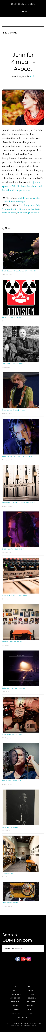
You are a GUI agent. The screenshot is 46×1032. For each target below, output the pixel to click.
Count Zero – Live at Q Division (12, 734)
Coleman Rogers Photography (12, 642)
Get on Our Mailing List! (10, 827)
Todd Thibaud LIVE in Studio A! (12, 364)
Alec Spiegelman (27, 205)
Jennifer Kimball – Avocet (23, 61)
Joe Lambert (33, 209)
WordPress (25, 1026)
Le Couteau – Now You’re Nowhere (13, 688)
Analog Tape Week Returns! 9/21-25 (14, 317)
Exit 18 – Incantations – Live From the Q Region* (17, 456)
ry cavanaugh (23, 212)
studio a (35, 212)
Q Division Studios (23, 4)
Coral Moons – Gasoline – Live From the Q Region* (18, 503)
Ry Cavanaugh (18, 201)
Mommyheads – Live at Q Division (13, 410)
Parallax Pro (26, 1023)
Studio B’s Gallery (8, 873)
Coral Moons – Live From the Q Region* (15, 595)
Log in (33, 1026)
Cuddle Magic (24, 197)
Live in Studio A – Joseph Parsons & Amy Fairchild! (19, 271)
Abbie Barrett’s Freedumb (10, 902)
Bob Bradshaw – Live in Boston (12, 781)
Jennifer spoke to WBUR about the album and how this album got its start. (22, 186)
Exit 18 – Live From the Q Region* (13, 549)
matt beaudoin (9, 212)
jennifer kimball (18, 209)
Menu (24, 12)
